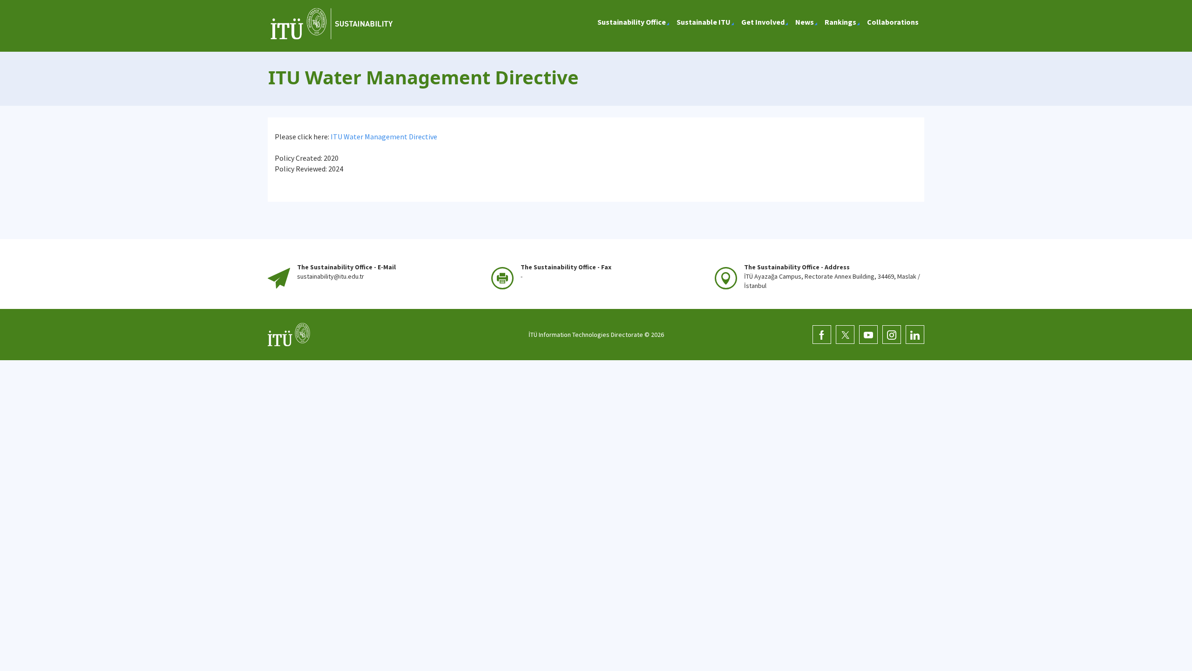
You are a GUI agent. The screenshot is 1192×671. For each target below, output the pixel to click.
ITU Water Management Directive (384, 136)
